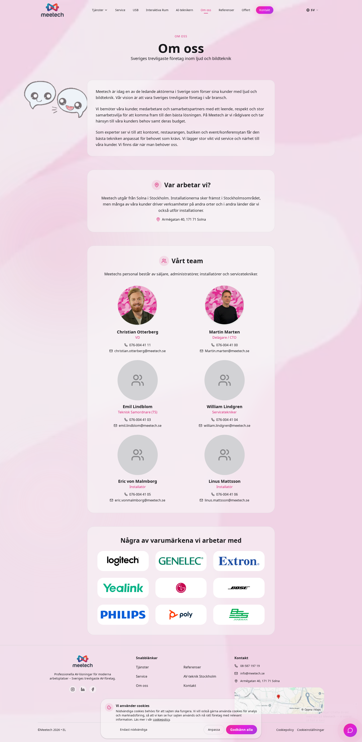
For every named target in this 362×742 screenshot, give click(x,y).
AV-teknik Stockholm (200, 676)
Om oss (206, 10)
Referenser (226, 10)
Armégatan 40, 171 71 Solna (184, 219)
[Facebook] (93, 689)
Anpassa (214, 730)
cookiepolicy (161, 719)
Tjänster (97, 10)
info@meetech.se (252, 673)
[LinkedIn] (83, 689)
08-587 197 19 (250, 666)
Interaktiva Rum (157, 10)
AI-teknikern (184, 10)
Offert (246, 10)
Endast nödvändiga (133, 730)
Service (120, 10)
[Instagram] (72, 689)
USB (135, 10)
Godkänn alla (241, 729)
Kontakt (264, 10)
